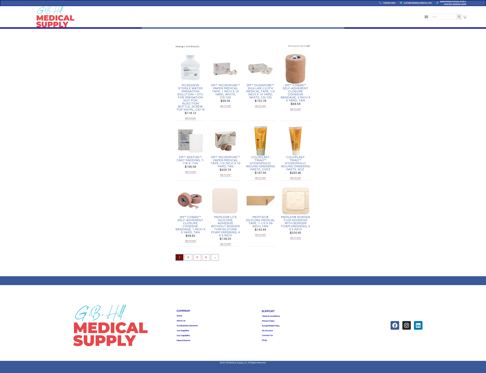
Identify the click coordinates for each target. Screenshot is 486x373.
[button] (426, 17)
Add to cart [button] (190, 118)
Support (268, 311)
